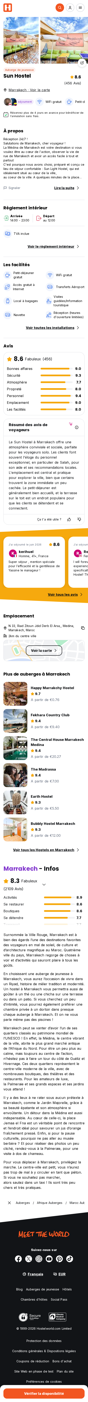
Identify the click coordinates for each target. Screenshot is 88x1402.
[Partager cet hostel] (82, 63)
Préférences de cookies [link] (44, 1381)
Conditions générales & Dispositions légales (44, 1351)
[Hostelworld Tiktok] (69, 1258)
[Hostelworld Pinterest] (59, 1258)
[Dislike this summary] (79, 519)
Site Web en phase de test (34, 1371)
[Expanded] (9, 1203)
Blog (19, 1289)
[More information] (76, 427)
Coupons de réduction (32, 1361)
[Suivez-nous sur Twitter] (28, 1258)
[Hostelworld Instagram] (38, 1258)
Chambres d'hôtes (34, 1299)
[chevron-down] (44, 884)
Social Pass (59, 1299)
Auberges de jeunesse (42, 1289)
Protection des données (44, 1341)
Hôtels (67, 1289)
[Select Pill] (60, 7)
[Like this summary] (69, 519)
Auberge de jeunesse (19, 69)
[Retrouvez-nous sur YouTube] (49, 1258)
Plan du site (65, 1371)
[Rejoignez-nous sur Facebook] (18, 1258)
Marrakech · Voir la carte (29, 90)
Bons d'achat (62, 1361)
